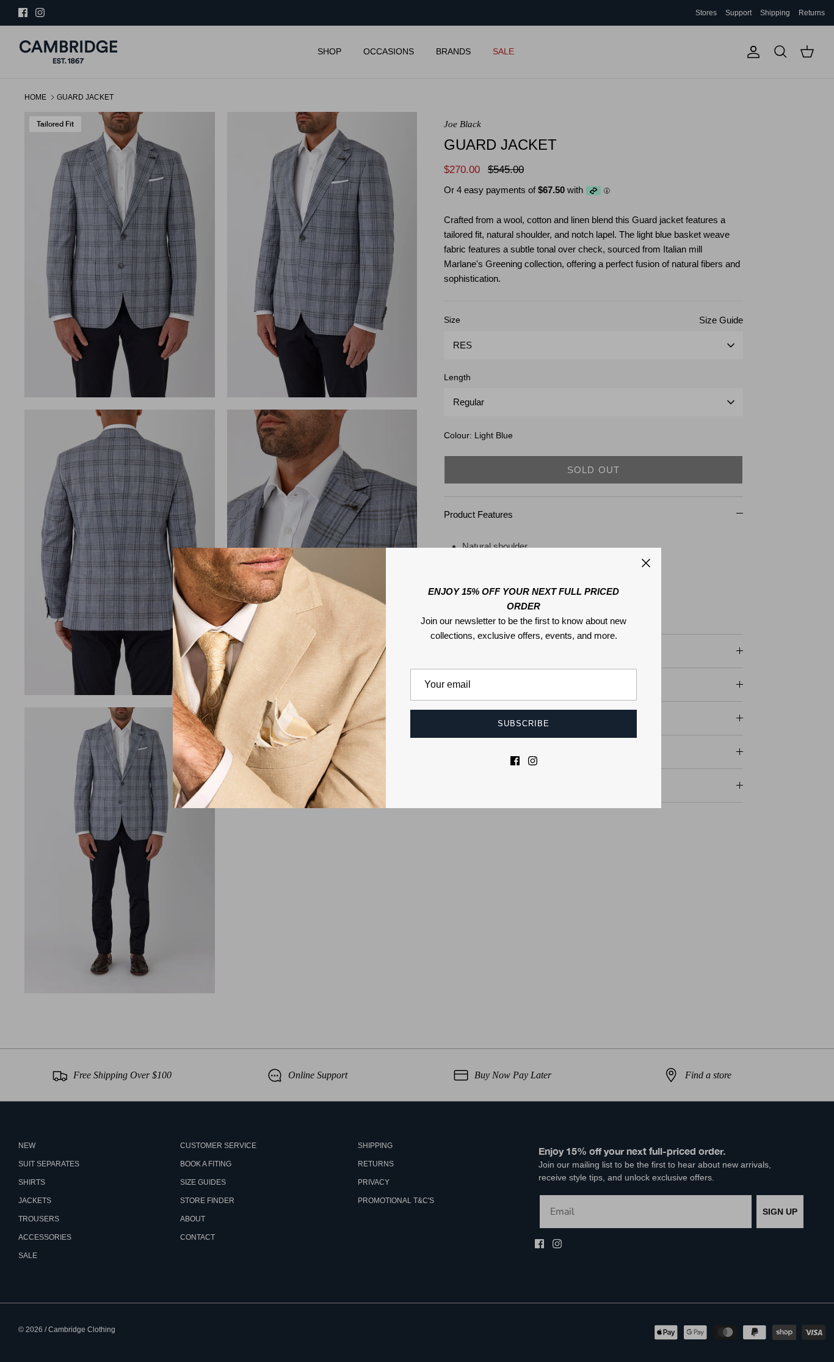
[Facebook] (515, 760)
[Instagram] (532, 760)
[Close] (646, 563)
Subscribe (523, 723)
